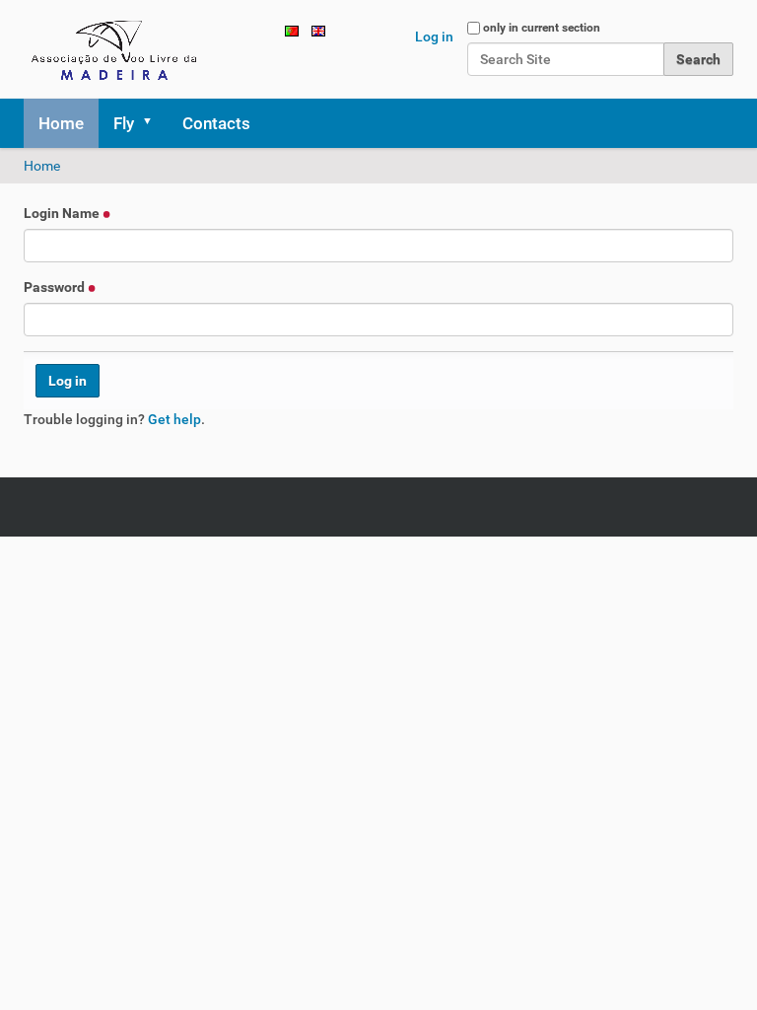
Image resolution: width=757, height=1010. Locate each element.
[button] (154, 123)
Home (61, 123)
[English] (117, 49)
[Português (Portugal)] (292, 29)
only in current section (541, 28)
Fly (123, 123)
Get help (174, 419)
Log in (434, 36)
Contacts (216, 123)
